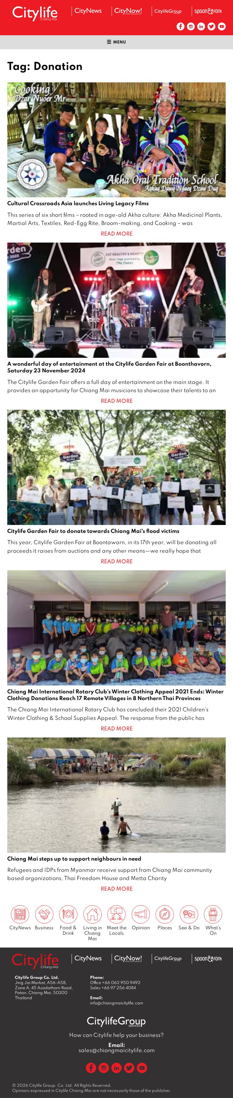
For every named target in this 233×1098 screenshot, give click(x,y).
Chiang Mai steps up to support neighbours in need (116, 815)
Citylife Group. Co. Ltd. (51, 1085)
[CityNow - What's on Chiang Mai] (128, 11)
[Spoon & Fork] (208, 11)
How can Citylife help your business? (116, 1034)
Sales (113, 987)
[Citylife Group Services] (168, 11)
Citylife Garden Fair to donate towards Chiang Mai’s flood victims (116, 487)
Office (115, 982)
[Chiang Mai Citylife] (35, 13)
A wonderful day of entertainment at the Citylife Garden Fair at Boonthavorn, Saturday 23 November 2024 (116, 324)
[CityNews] (88, 11)
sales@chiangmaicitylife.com (117, 1047)
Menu (119, 42)
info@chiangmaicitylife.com (116, 1003)
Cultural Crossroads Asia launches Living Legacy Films (116, 160)
